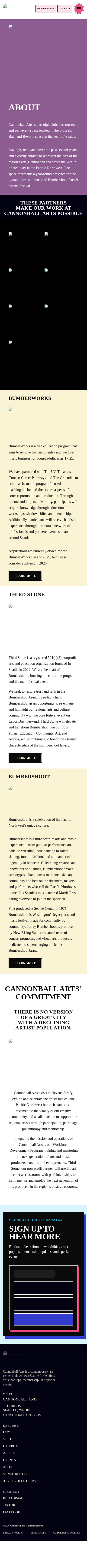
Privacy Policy (12, 1532)
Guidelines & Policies (66, 1532)
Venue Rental (15, 1474)
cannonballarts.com (22, 1415)
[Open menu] (79, 9)
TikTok (9, 1505)
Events (9, 1460)
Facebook (11, 1512)
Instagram (12, 1498)
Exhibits (10, 1446)
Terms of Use (37, 1532)
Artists (9, 1453)
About (8, 1467)
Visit (7, 1439)
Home (8, 1432)
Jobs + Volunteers (19, 1481)
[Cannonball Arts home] (27, 1359)
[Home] (17, 8)
